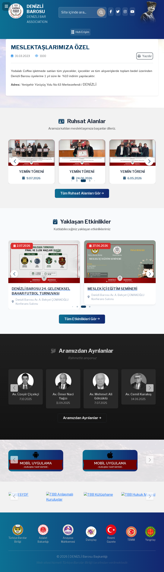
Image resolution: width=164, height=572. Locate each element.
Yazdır (147, 56)
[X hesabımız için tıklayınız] (118, 11)
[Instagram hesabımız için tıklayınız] (125, 11)
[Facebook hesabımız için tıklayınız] (111, 11)
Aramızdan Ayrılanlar (81, 418)
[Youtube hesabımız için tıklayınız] (132, 11)
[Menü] (6, 6)
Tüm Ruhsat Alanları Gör (80, 193)
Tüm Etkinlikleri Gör (80, 319)
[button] (149, 161)
